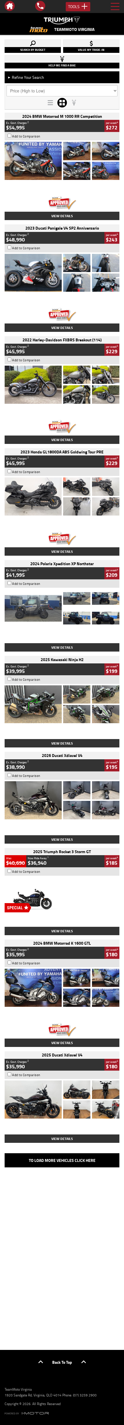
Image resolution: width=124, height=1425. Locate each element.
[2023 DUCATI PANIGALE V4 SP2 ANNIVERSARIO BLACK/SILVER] (62, 273)
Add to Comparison (26, 136)
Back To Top (62, 1362)
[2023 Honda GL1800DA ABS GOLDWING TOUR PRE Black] (62, 496)
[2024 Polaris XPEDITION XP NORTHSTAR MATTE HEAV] (62, 608)
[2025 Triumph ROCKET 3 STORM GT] (62, 896)
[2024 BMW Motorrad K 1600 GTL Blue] (62, 988)
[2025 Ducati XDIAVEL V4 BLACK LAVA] (62, 1099)
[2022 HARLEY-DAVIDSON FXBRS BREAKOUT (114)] (62, 385)
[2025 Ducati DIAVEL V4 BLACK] (62, 800)
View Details (62, 216)
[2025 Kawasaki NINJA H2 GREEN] (62, 704)
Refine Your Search (25, 77)
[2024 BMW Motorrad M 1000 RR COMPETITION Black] (62, 161)
